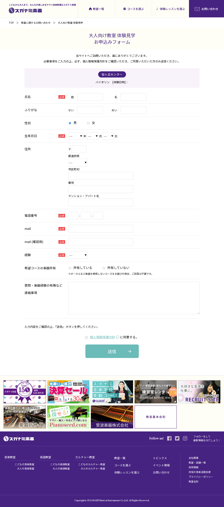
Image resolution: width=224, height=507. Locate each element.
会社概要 (193, 457)
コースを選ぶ (135, 9)
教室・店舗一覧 (197, 462)
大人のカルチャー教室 (93, 468)
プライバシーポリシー (201, 476)
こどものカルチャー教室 (91, 464)
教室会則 (193, 481)
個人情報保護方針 (102, 337)
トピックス (160, 458)
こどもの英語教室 (60, 464)
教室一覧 (98, 9)
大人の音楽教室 (25, 468)
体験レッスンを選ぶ (172, 9)
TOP (11, 22)
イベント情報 (161, 465)
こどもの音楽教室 (24, 464)
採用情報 (193, 467)
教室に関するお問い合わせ (36, 22)
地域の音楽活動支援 (200, 472)
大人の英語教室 (61, 468)
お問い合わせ (161, 472)
